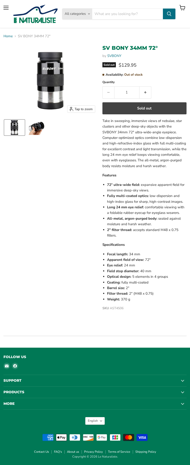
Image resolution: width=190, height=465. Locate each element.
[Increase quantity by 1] (145, 92)
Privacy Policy (93, 452)
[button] (14, 127)
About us (73, 452)
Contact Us (41, 452)
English (93, 421)
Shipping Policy (145, 452)
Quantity (108, 82)
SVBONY (114, 55)
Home (8, 36)
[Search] (169, 14)
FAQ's (58, 452)
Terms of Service (119, 452)
